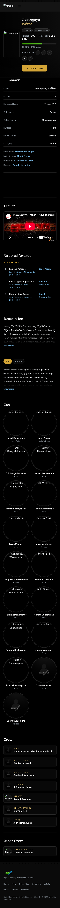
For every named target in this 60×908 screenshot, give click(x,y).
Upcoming (36, 884)
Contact (25, 890)
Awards (15, 890)
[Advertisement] (30, 185)
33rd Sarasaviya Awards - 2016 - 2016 (20, 286)
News (6, 890)
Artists (47, 884)
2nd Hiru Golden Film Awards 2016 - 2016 (22, 273)
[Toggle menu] (19, 7)
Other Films (24, 884)
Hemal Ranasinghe (25, 151)
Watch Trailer (36, 68)
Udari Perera (23, 156)
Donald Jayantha (21, 165)
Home (6, 884)
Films (14, 884)
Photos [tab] (18, 361)
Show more (8, 346)
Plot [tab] (8, 361)
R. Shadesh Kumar (23, 160)
